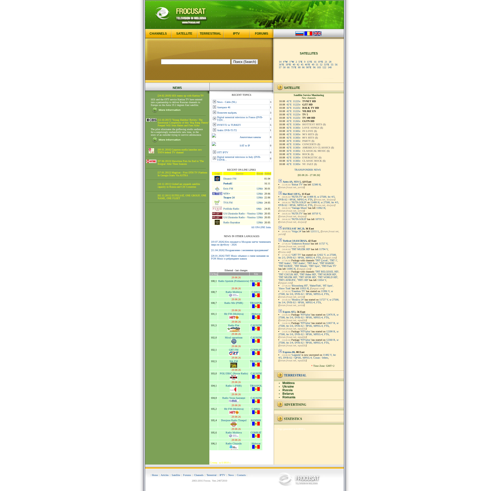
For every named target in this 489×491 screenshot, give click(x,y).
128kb (259, 188)
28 (330, 61)
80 (299, 67)
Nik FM (233, 361)
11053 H (304, 288)
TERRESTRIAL (210, 33)
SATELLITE (184, 33)
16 (315, 61)
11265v (297, 121)
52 (321, 64)
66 (288, 67)
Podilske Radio (231, 208)
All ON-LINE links (261, 227)
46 (307, 64)
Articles (165, 475)
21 (326, 61)
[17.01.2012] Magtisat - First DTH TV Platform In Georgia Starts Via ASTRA (182, 174)
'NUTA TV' (297, 196)
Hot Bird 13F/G (291, 194)
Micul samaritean (233, 337)
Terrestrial (211, 475)
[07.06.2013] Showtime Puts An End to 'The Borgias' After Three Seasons (181, 162)
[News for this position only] (280, 181)
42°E (289, 101)
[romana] (308, 34)
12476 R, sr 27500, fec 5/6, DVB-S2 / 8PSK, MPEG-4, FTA (308, 316)
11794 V (323, 249)
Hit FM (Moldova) (233, 313)
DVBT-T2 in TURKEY (229, 125)
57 (280, 67)
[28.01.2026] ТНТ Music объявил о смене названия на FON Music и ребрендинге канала (240, 257)
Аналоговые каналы (250, 137)
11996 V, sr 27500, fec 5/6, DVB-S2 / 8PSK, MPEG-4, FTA (305, 292)
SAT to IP (245, 145)
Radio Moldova (234, 292)
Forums (187, 475)
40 (294, 64)
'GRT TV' (296, 254)
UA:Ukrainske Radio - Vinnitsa (239, 213)
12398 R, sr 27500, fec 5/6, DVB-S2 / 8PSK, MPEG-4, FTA (308, 333)
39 (288, 64)
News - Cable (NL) (226, 102)
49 (313, 64)
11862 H (320, 208)
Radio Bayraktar (231, 222)
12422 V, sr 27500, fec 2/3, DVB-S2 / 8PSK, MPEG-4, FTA (307, 256)
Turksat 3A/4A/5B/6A (295, 240)
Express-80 (289, 352)
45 (302, 64)
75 (293, 67)
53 (326, 64)
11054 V (321, 280)
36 (281, 64)
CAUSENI (256, 325)
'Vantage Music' (299, 208)
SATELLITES (309, 53)
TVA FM (228, 202)
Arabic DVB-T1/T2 (227, 130)
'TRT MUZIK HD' (300, 249)
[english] (317, 34)
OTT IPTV (222, 152)
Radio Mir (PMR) (233, 303)
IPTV (236, 33)
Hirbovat (256, 313)
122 (324, 67)
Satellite (176, 475)
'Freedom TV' (298, 291)
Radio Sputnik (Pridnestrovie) (233, 281)
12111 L (314, 231)
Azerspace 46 (223, 107)
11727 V (323, 243)
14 (280, 61)
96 (314, 67)
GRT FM (233, 349)
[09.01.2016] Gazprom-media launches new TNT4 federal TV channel (180, 151)
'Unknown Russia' (300, 243)
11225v (297, 101)
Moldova (288, 383)
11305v (297, 124)
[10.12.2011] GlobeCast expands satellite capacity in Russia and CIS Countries (179, 185)
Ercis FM (228, 188)
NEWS (177, 88)
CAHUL (256, 292)
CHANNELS (158, 33)
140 (330, 67)
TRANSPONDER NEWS (307, 169)
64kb (259, 208)
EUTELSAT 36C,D (293, 228)
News (231, 475)
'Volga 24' (296, 231)
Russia (287, 390)
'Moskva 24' (297, 299)
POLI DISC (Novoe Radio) (234, 373)
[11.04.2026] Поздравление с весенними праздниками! (239, 250)
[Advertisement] (177, 284)
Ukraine (288, 386)
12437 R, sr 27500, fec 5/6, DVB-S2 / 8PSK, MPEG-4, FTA (308, 324)
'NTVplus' (305, 314)
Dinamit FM (229, 178)
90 (308, 67)
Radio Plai (233, 325)
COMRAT (256, 349)
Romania (288, 397)
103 (319, 67)
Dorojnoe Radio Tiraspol (234, 420)
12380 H (316, 184)
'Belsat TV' (297, 184)
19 (320, 61)
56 (336, 64)
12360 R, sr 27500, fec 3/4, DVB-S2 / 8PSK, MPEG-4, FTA (308, 341)
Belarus (288, 393)
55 (332, 64)
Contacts (241, 475)
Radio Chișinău (234, 443)
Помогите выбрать (227, 112)
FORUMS (261, 33)
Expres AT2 (289, 311)
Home (155, 475)
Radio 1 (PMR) (234, 385)
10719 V (316, 213)
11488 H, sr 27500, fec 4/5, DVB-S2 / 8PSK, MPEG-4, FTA (306, 198)
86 (303, 67)
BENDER (256, 420)
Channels (198, 475)
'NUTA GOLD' (298, 202)
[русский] (299, 34)
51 (317, 64)
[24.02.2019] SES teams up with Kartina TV (181, 95)
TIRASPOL (256, 281)
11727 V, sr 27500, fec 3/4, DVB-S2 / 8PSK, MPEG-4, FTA (308, 301)
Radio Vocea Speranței (233, 398)
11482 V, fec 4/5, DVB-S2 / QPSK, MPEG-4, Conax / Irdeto (307, 356)
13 (309, 61)
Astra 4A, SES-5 (292, 181)
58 (284, 67)
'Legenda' (296, 354)
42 (298, 64)
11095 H (291, 268)
